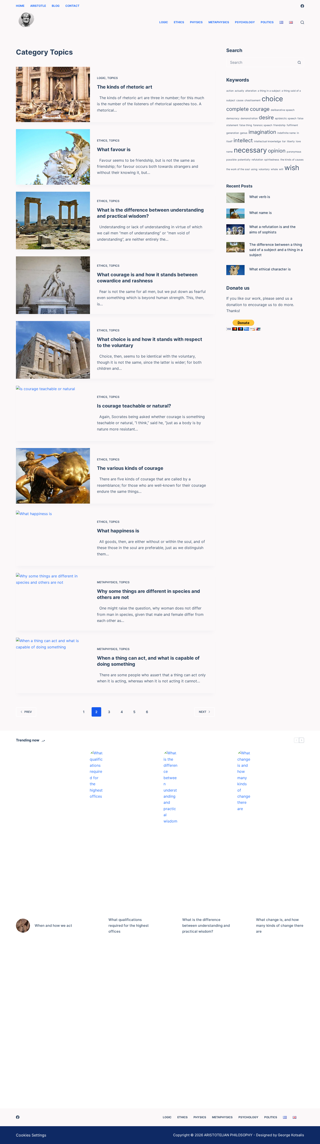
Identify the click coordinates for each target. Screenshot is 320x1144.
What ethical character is (270, 269)
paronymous (294, 151)
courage (260, 109)
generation (232, 133)
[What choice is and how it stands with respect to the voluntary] (53, 350)
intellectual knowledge (267, 141)
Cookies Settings (31, 1135)
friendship (279, 125)
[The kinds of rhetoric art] (53, 94)
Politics (267, 22)
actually (239, 90)
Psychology (245, 22)
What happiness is (118, 531)
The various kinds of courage (130, 468)
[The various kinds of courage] (53, 475)
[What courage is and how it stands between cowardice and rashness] (53, 285)
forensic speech (262, 125)
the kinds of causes (292, 159)
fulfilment (292, 125)
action (230, 90)
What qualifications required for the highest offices (128, 925)
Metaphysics (218, 22)
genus (243, 133)
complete (237, 109)
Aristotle (38, 5)
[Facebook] (302, 6)
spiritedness (271, 159)
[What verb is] (235, 198)
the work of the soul (238, 169)
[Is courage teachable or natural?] (53, 413)
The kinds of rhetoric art (124, 87)
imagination (262, 132)
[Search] (302, 22)
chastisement (252, 100)
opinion (277, 151)
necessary (250, 150)
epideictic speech (285, 118)
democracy (232, 118)
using (254, 169)
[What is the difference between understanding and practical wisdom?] (53, 220)
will (281, 169)
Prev (28, 712)
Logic (163, 22)
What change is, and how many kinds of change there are (279, 925)
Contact (72, 5)
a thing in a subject (269, 90)
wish (291, 168)
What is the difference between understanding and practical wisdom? (206, 925)
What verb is (259, 197)
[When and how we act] (23, 926)
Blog (56, 5)
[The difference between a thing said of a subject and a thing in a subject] (235, 247)
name (229, 151)
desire (266, 117)
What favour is (113, 149)
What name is (260, 213)
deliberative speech (282, 110)
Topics (112, 78)
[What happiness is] (53, 538)
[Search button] (299, 62)
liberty (291, 141)
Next (202, 712)
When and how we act (53, 925)
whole (274, 169)
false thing (245, 125)
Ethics (179, 22)
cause (239, 100)
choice (272, 99)
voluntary (264, 169)
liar (284, 141)
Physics (196, 22)
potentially (244, 159)
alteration (251, 90)
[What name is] (235, 214)
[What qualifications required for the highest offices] (97, 925)
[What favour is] (53, 156)
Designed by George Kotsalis (280, 1135)
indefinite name (286, 133)
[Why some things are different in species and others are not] (53, 602)
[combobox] (261, 62)
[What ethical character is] (235, 270)
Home (20, 5)
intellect (243, 140)
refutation (257, 159)
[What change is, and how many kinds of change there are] (244, 925)
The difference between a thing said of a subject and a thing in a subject (276, 250)
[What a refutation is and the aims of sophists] (235, 229)
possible (231, 159)
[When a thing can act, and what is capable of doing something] (53, 665)
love (298, 141)
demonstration (249, 118)
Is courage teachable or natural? (134, 406)
